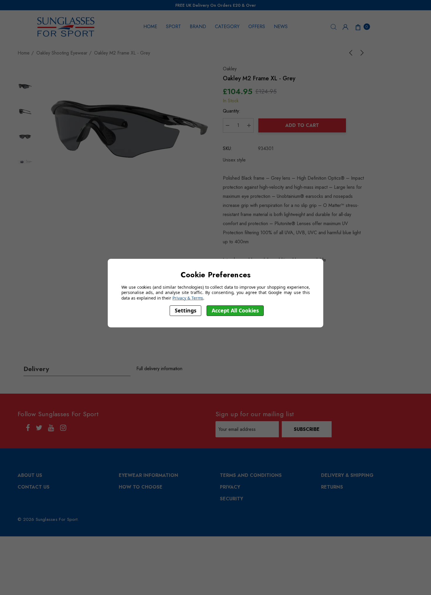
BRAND (198, 26)
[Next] (361, 53)
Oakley (230, 68)
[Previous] (352, 53)
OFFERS (256, 26)
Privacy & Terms (187, 298)
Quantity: (231, 111)
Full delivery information (159, 368)
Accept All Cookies (235, 310)
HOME (150, 26)
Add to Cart (302, 125)
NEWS (281, 26)
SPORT (173, 26)
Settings (185, 310)
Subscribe (307, 429)
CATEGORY (227, 26)
